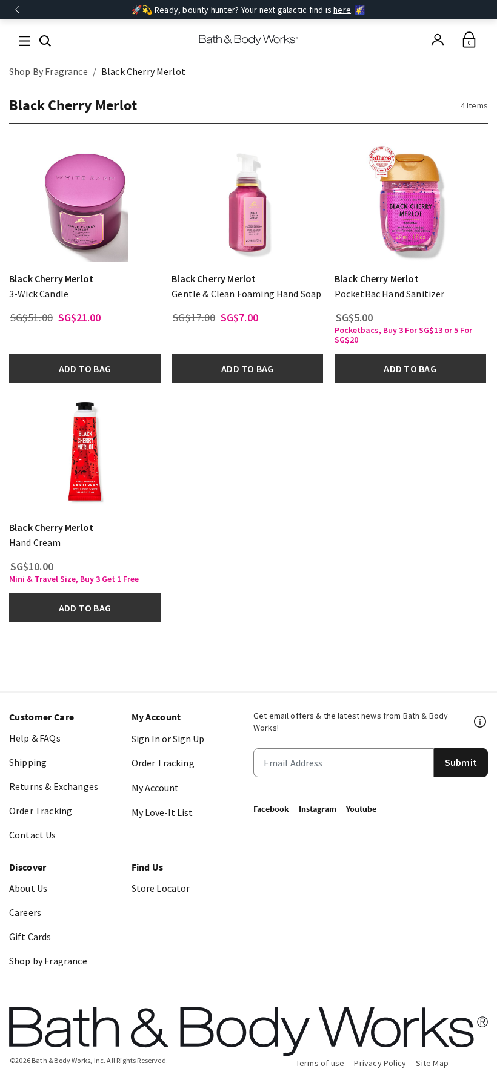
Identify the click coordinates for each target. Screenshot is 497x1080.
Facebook (271, 808)
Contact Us (32, 835)
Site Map (432, 1063)
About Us (28, 888)
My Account (155, 788)
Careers (25, 912)
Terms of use (320, 1063)
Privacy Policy (380, 1063)
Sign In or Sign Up (168, 739)
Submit (461, 762)
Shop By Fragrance (48, 71)
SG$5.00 (354, 318)
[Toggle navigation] (24, 39)
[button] (45, 39)
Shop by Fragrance (48, 961)
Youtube (361, 808)
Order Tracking (40, 811)
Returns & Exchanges (53, 786)
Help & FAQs (35, 738)
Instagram (317, 808)
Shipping (28, 762)
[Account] (437, 39)
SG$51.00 (31, 318)
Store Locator (161, 888)
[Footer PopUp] (481, 721)
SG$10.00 (31, 567)
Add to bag (85, 369)
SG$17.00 (194, 318)
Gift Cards (30, 936)
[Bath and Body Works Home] (248, 40)
